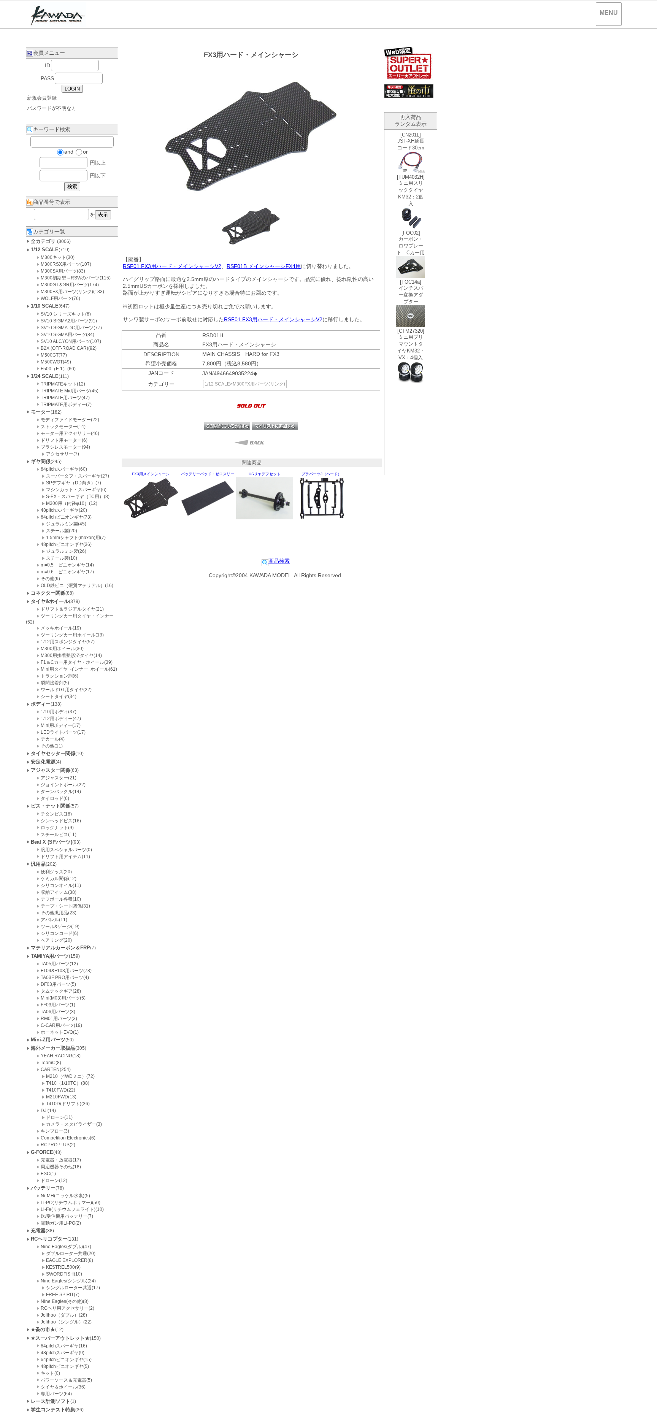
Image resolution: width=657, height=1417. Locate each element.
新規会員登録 (42, 98)
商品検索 (279, 561)
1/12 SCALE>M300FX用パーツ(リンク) (245, 384)
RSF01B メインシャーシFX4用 (264, 266)
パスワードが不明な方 (51, 108)
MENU (609, 13)
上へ (643, 1405)
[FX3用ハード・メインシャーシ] (251, 246)
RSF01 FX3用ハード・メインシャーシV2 (172, 266)
